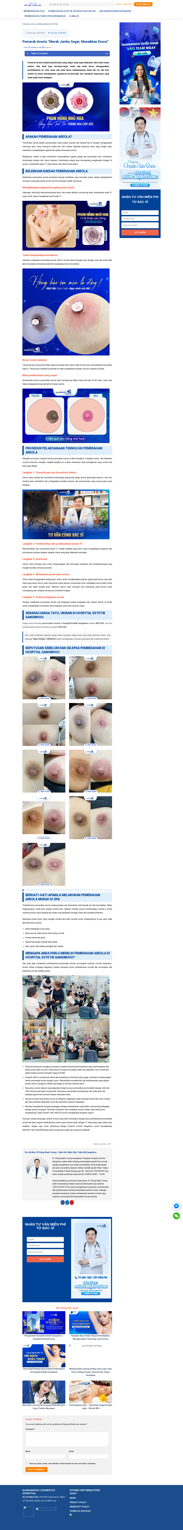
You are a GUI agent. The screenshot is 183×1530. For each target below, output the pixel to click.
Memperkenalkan (34, 11)
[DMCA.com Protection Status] (77, 1517)
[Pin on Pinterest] (72, 1202)
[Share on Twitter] (67, 1202)
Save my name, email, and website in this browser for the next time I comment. (62, 1463)
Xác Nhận (45, 1259)
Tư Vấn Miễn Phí (143, 4)
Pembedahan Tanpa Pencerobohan (45, 16)
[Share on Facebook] (63, 1202)
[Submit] (112, 4)
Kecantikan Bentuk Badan (115, 11)
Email (71, 1451)
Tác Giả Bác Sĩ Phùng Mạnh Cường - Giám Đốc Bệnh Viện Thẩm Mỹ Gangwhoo (60, 1152)
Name (28, 1451)
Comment (30, 1429)
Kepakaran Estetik (47, 24)
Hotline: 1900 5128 (124, 4)
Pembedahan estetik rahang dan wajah (72, 11)
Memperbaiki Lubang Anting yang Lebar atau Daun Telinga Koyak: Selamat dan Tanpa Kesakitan (90, 1372)
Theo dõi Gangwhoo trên (33, 47)
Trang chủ (28, 24)
